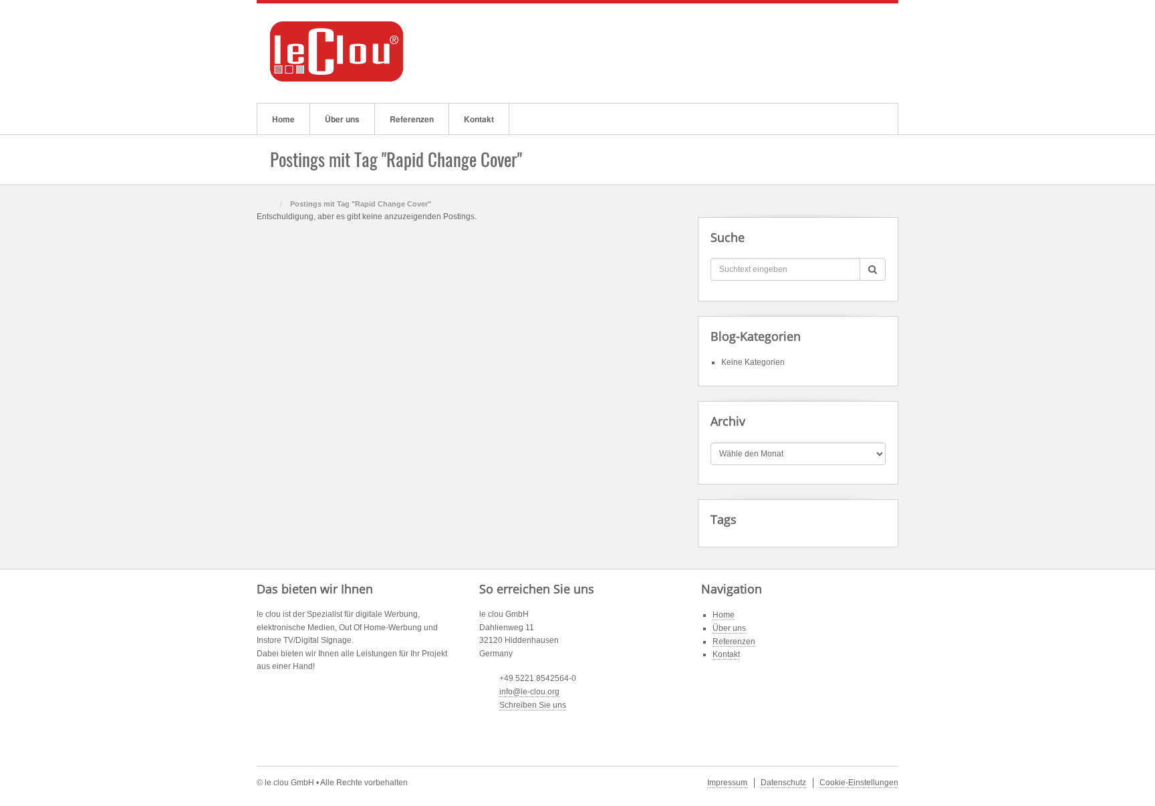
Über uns (342, 119)
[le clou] (336, 50)
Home (283, 119)
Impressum (727, 782)
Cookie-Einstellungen (858, 782)
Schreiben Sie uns (532, 705)
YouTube (866, 51)
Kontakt (479, 119)
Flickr (848, 51)
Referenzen (412, 119)
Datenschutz (783, 782)
